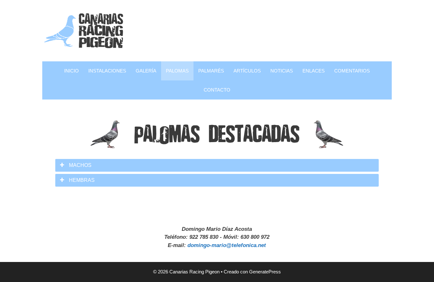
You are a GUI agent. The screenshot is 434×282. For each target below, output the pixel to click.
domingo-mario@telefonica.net (226, 245)
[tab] (217, 165)
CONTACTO (217, 90)
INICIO (71, 70)
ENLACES (313, 70)
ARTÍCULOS (247, 70)
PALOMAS (177, 70)
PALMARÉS (211, 70)
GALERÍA (146, 70)
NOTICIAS (281, 70)
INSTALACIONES (107, 70)
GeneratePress (265, 271)
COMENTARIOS (352, 70)
